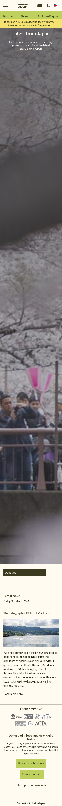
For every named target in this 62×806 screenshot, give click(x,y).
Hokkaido (28, 661)
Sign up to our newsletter (32, 785)
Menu (5, 5)
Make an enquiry (32, 774)
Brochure (8, 16)
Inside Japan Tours (22, 6)
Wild (19, 681)
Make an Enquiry (48, 16)
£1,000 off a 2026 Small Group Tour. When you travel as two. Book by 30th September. (29, 24)
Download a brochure (31, 763)
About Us (26, 16)
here (20, 694)
